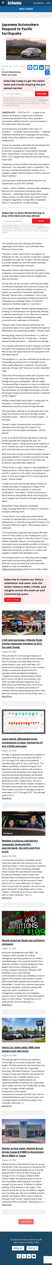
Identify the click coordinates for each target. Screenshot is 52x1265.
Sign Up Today (12, 600)
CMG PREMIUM (38, 3)
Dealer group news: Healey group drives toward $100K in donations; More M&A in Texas (23, 1152)
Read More (7, 696)
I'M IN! (41, 221)
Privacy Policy (43, 100)
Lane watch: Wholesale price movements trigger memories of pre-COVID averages (22, 742)
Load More (26, 1222)
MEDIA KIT (18, 1248)
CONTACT (32, 1248)
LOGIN (48, 3)
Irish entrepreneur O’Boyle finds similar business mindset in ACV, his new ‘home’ (22, 643)
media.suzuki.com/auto (12, 569)
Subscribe (42, 94)
